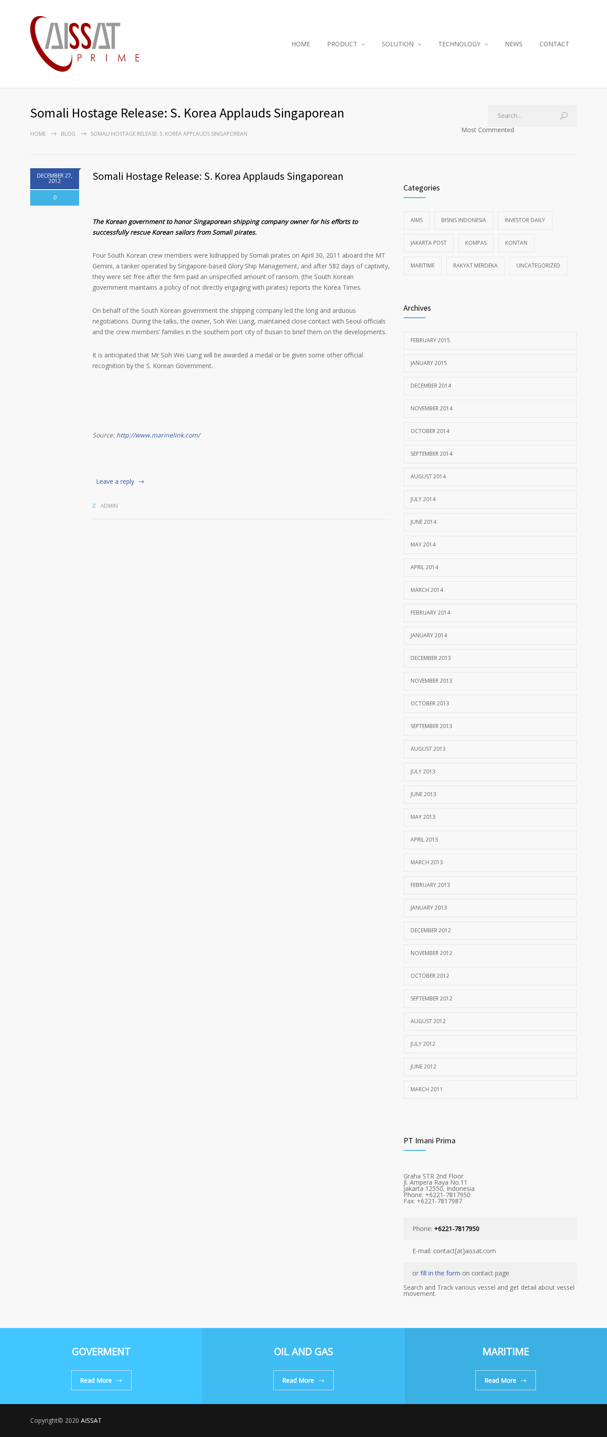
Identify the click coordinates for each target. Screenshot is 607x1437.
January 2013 (429, 907)
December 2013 (431, 658)
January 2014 (429, 635)
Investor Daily (525, 220)
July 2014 (423, 499)
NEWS (514, 44)
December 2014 (431, 385)
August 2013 (428, 749)
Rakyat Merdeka (475, 265)
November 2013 (431, 680)
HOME (301, 44)
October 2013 (430, 703)
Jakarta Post (429, 243)
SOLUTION (398, 44)
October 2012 (430, 976)
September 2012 (431, 998)
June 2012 (423, 1066)
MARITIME (506, 1351)
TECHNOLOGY (459, 44)
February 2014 (430, 612)
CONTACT (554, 44)
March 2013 (427, 862)
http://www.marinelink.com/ (158, 435)
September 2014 (431, 453)
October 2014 (430, 431)
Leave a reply (115, 481)
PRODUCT (342, 44)
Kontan (516, 243)
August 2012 (428, 1021)
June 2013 (423, 794)
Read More (96, 1380)
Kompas (476, 243)
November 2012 (431, 953)
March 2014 (427, 590)
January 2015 (429, 363)
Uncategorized (538, 265)
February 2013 (430, 885)
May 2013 (423, 817)
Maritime (423, 265)
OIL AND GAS (303, 1351)
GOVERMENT (101, 1351)
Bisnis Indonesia (463, 220)
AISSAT (91, 1420)
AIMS (417, 220)
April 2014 (424, 567)
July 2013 (423, 771)
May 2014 (423, 544)
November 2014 (431, 408)
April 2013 (424, 839)
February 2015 (430, 340)
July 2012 (423, 1044)
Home (38, 134)
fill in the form (440, 1273)
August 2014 (428, 476)
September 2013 (431, 726)
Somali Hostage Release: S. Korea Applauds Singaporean (217, 176)
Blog (68, 134)
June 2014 (423, 522)
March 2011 (427, 1089)
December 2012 (431, 930)
